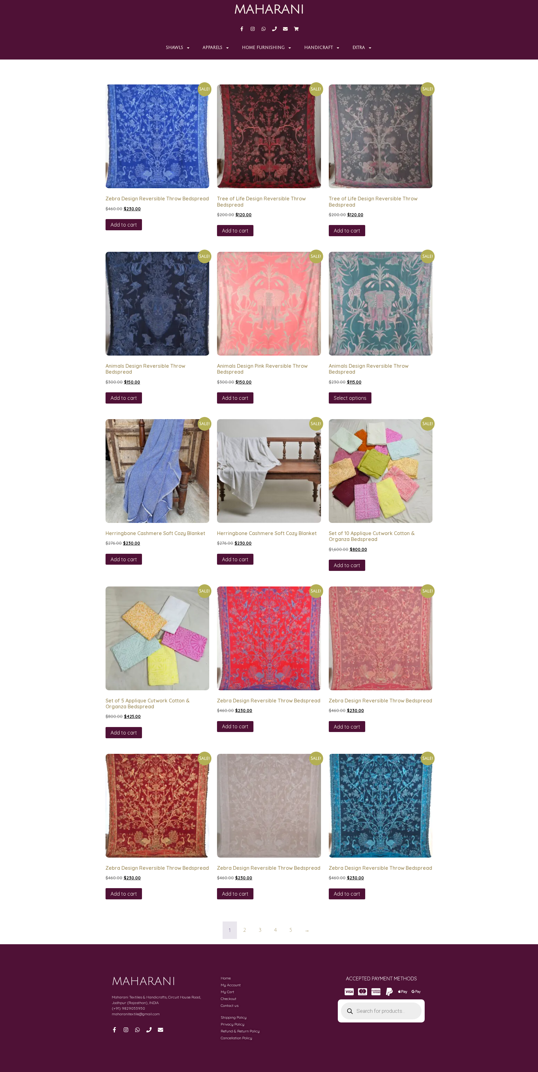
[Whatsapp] (263, 28)
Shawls (174, 47)
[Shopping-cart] (296, 28)
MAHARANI (269, 9)
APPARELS (212, 47)
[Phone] (274, 28)
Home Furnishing (263, 47)
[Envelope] (285, 28)
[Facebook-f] (241, 28)
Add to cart (124, 225)
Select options (350, 398)
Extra (358, 47)
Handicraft (318, 47)
